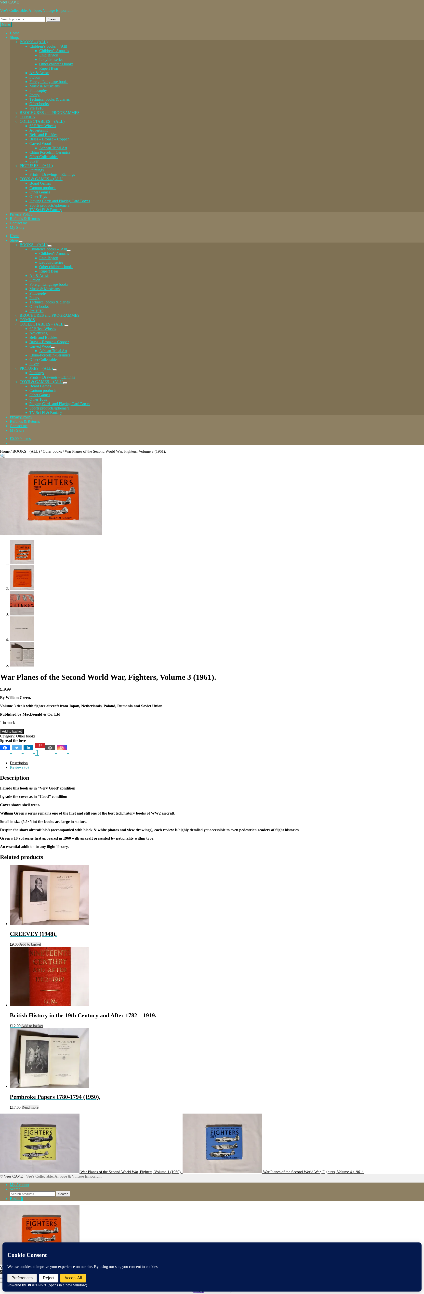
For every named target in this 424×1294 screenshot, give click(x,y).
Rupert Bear (48, 68)
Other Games (39, 192)
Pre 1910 (36, 108)
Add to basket (12, 731)
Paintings (36, 170)
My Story (17, 227)
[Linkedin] (29, 749)
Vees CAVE (9, 2)
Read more (30, 1107)
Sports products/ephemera (49, 205)
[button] (2, 456)
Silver (34, 161)
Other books (39, 104)
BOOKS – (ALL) (34, 42)
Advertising (38, 130)
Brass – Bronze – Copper (49, 139)
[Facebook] (6, 749)
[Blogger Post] (51, 749)
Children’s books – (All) (48, 46)
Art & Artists (39, 73)
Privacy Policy (21, 214)
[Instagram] (63, 749)
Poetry (34, 95)
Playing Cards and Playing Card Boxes (59, 201)
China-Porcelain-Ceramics (49, 152)
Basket (16, 1199)
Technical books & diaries (49, 99)
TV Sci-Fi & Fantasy (45, 210)
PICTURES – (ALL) (36, 165)
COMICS (27, 117)
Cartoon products (42, 188)
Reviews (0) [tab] (19, 767)
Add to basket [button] (30, 944)
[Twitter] (18, 749)
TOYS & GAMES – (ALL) (41, 179)
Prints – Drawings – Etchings (52, 174)
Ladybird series (51, 59)
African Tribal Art (53, 148)
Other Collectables (43, 157)
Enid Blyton (48, 55)
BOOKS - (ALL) (26, 451)
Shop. (14, 37)
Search (53, 19)
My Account (19, 1185)
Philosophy (38, 90)
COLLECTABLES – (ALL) (42, 121)
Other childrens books (56, 64)
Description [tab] (19, 763)
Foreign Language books (48, 82)
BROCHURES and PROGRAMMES (50, 112)
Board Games (40, 183)
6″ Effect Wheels (42, 126)
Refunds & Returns (25, 219)
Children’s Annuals (54, 51)
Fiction (34, 77)
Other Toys (38, 196)
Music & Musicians (44, 86)
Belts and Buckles (43, 135)
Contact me (18, 223)
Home (14, 33)
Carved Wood (40, 143)
